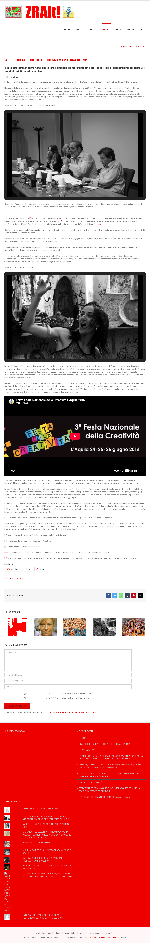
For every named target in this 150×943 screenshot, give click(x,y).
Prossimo (140, 46)
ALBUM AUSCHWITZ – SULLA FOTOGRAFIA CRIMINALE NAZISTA (47, 851)
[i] (30, 218)
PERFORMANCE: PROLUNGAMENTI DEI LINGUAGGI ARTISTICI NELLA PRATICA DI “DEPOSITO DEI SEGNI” (109, 789)
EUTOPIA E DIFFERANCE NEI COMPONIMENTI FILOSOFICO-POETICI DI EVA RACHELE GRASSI (43, 916)
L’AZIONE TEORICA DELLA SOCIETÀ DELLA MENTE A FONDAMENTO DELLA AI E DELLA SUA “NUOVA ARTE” (109, 775)
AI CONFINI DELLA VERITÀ (90, 782)
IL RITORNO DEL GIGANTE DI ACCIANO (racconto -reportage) (106, 797)
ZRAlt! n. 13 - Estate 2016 (14, 578)
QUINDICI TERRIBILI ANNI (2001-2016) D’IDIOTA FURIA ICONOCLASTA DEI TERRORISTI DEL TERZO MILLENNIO (47, 875)
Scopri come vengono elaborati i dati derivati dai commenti (71, 712)
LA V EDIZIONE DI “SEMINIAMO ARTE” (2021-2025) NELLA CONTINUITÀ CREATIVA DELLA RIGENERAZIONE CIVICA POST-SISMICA (111, 757)
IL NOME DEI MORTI (88, 750)
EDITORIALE (84, 738)
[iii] (35, 224)
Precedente (128, 46)
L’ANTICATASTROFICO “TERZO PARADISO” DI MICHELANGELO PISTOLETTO (43, 859)
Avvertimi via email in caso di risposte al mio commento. (69, 693)
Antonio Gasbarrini (91, 937)
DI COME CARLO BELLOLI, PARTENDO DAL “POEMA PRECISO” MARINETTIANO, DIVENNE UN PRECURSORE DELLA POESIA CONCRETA (47, 835)
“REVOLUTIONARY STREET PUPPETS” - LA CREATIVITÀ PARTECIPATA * (47, 867)
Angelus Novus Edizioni (110, 937)
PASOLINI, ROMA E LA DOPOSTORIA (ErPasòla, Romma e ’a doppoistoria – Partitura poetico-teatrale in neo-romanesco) (111, 766)
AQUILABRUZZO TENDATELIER (36, 842)
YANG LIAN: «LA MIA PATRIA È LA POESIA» (41, 808)
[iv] (100, 224)
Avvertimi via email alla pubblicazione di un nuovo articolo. (70, 698)
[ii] (62, 221)
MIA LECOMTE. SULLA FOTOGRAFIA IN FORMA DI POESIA (104, 744)
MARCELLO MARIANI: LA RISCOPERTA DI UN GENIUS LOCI (46, 825)
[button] (141, 29)
